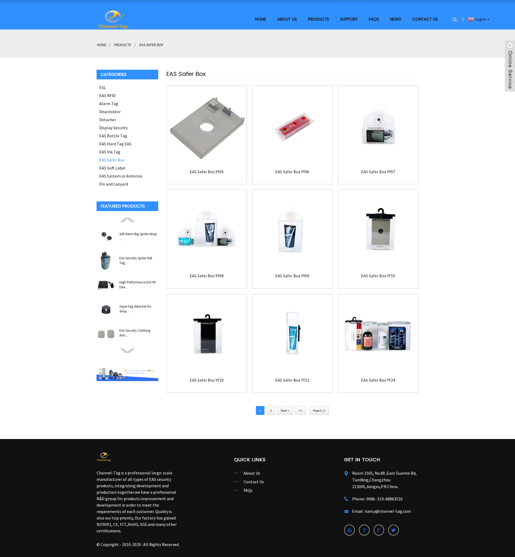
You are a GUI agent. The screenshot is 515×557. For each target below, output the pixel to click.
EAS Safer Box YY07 (378, 171)
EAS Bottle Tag (113, 135)
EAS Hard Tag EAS (115, 143)
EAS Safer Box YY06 (292, 171)
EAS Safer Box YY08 (207, 275)
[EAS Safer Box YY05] (206, 125)
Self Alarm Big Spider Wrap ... (138, 236)
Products (318, 19)
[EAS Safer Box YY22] (292, 334)
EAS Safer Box (151, 44)
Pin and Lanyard (113, 184)
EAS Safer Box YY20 (207, 380)
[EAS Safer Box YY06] (292, 125)
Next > (285, 410)
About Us (252, 473)
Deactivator (110, 111)
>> (300, 410)
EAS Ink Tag (109, 151)
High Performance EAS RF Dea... (137, 284)
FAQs (374, 19)
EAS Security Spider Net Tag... (135, 260)
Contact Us (425, 19)
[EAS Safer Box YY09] (292, 229)
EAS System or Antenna (120, 176)
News (395, 19)
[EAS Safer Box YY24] (378, 334)
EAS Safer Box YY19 (378, 275)
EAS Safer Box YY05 (207, 171)
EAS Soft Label (112, 168)
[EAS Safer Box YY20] (206, 334)
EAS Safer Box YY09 (292, 275)
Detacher (107, 119)
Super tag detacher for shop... (135, 308)
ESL (102, 87)
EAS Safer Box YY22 (292, 380)
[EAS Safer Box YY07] (378, 125)
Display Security (113, 127)
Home (260, 19)
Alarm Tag (108, 103)
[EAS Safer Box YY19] (378, 229)
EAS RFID (107, 95)
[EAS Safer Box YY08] (206, 229)
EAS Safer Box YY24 (378, 380)
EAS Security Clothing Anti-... (134, 333)
